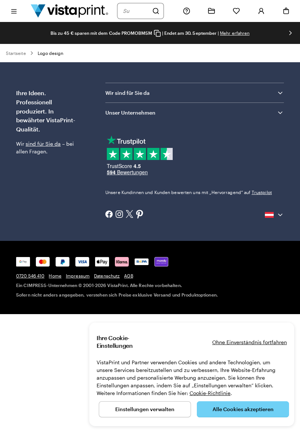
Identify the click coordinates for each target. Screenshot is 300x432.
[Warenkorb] (286, 11)
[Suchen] (155, 11)
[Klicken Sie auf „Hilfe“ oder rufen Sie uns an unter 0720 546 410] (187, 11)
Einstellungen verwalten (145, 409)
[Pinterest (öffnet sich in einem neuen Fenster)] (139, 214)
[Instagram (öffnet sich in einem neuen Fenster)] (119, 215)
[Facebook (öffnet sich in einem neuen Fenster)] (109, 215)
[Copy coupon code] (157, 33)
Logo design (51, 53)
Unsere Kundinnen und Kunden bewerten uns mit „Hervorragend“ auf (188, 192)
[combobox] (136, 11)
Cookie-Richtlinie (210, 393)
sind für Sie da (43, 144)
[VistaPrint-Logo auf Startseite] (69, 10)
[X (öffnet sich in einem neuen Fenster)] (129, 214)
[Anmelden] (261, 11)
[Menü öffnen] (14, 11)
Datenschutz (107, 275)
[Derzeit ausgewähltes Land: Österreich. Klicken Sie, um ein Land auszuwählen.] (274, 215)
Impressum (78, 275)
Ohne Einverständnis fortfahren (249, 342)
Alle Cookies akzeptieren (243, 409)
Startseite (16, 53)
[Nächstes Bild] (290, 33)
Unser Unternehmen (130, 112)
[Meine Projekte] (211, 11)
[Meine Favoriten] (236, 11)
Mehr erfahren (235, 33)
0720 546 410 (30, 275)
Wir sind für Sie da (127, 93)
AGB (128, 275)
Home (55, 275)
